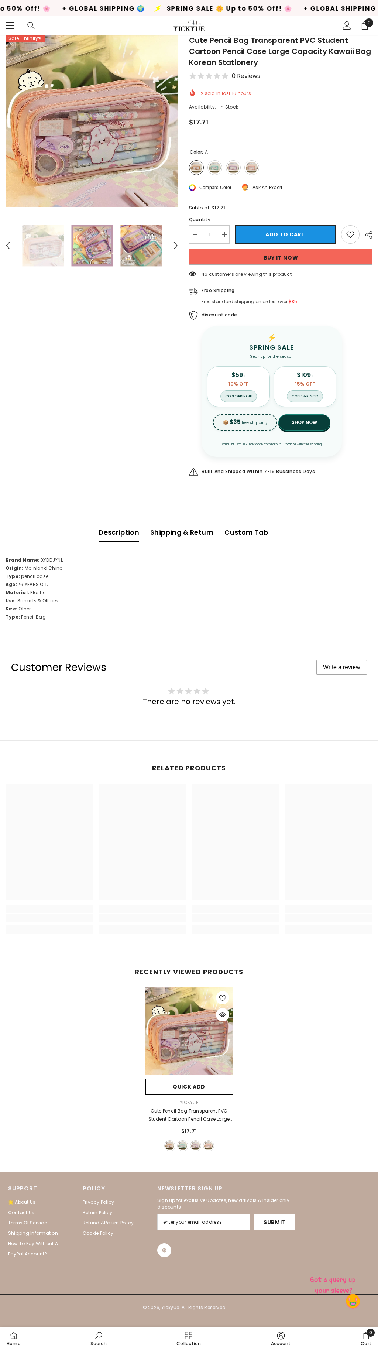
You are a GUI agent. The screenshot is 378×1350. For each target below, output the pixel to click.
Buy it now (281, 257)
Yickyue (189, 1102)
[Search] (31, 25)
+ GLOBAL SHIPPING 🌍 (45, 9)
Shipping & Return (181, 532)
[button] (7, 245)
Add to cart (285, 234)
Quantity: (200, 219)
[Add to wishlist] (350, 234)
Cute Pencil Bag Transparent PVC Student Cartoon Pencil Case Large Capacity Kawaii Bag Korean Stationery (189, 1115)
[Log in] (347, 25)
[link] (49, 918)
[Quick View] (222, 1014)
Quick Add (189, 1086)
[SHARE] (366, 235)
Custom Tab (246, 532)
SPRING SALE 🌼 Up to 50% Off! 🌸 (171, 9)
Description (119, 532)
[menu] (10, 25)
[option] (92, 121)
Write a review (341, 667)
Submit (275, 1222)
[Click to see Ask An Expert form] (333, 1283)
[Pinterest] (164, 1250)
